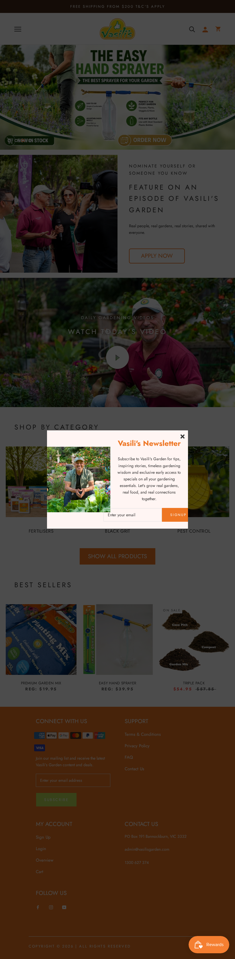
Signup (178, 514)
